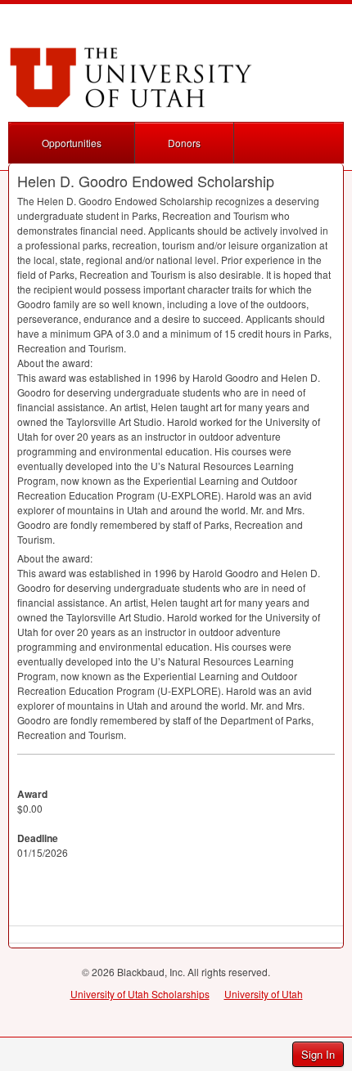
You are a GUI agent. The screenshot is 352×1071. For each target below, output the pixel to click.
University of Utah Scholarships (140, 994)
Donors (184, 143)
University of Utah (263, 994)
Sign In (318, 1054)
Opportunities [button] (72, 143)
